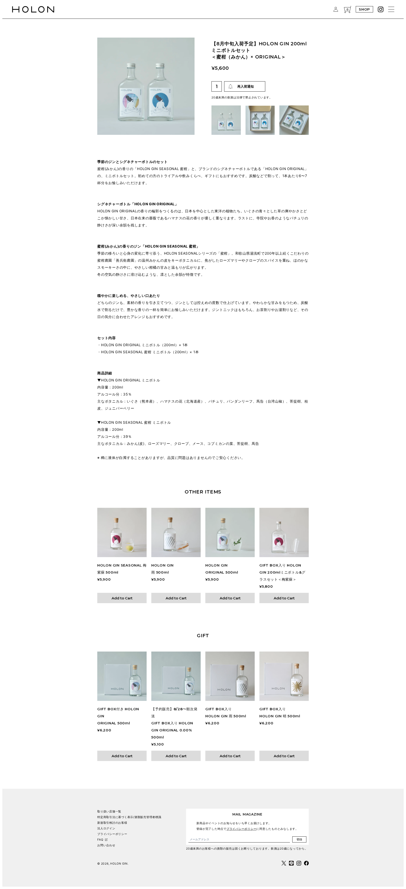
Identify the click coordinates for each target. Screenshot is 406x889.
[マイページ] (335, 9)
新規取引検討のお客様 (112, 822)
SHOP (364, 9)
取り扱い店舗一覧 (109, 811)
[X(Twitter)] (283, 863)
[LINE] (291, 863)
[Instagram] (380, 9)
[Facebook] (306, 863)
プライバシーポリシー (112, 834)
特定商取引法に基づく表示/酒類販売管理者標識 (129, 817)
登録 (299, 839)
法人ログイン (106, 828)
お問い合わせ (106, 845)
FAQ (100, 839)
